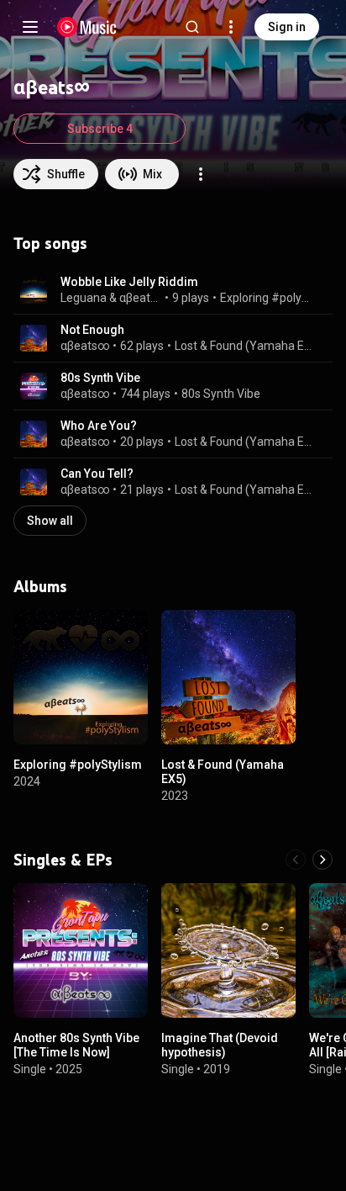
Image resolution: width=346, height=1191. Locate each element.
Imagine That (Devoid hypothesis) (219, 1045)
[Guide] (30, 27)
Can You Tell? (97, 473)
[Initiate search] (192, 26)
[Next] (322, 859)
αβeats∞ (140, 297)
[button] (33, 290)
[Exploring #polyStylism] (80, 677)
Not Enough (92, 329)
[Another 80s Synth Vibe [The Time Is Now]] (80, 950)
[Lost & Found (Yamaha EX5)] (228, 677)
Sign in (287, 27)
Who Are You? (98, 425)
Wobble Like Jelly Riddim (129, 281)
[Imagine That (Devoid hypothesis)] (228, 950)
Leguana (83, 297)
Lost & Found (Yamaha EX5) (244, 345)
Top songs (50, 243)
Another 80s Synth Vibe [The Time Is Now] (76, 1045)
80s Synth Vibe (100, 377)
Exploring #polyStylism (267, 297)
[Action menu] (201, 174)
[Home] (87, 27)
